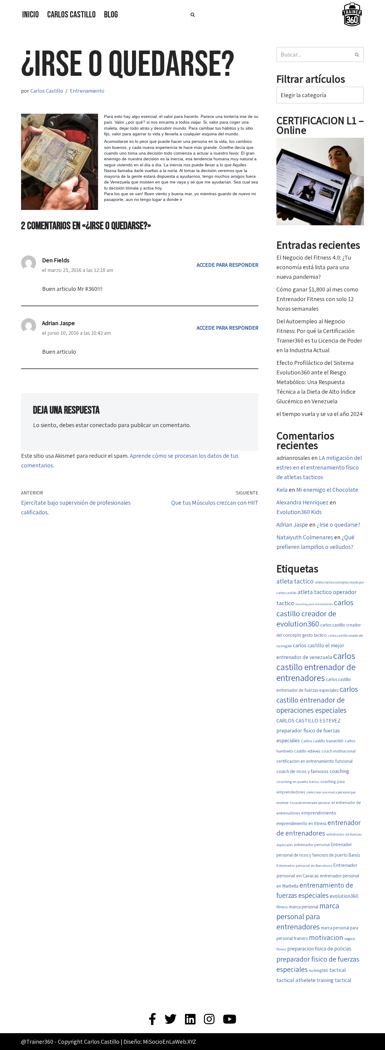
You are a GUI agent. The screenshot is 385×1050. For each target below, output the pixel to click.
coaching (339, 771)
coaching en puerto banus (297, 781)
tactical (337, 969)
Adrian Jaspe (58, 323)
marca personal (303, 907)
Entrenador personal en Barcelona (304, 865)
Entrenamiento (87, 90)
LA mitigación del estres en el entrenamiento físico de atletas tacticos (319, 467)
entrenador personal (312, 844)
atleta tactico (295, 581)
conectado (103, 425)
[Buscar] (192, 14)
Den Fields (55, 260)
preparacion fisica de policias (319, 948)
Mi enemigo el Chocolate (327, 490)
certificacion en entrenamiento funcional (314, 761)
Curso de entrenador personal (310, 802)
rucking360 (318, 970)
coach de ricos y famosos (302, 771)
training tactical (334, 980)
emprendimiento (318, 813)
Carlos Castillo (71, 14)
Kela (282, 490)
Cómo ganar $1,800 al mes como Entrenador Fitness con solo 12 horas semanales (317, 299)
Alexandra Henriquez (302, 502)
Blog (111, 14)
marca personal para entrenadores (307, 916)
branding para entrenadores (314, 604)
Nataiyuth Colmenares (304, 537)
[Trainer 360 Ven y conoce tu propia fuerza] (352, 14)
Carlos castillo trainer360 (322, 741)
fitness (282, 907)
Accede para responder (227, 264)
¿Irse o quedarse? (338, 524)
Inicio (30, 14)
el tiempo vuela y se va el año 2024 (319, 414)
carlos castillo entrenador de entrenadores (316, 666)
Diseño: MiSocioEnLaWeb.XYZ (159, 1041)
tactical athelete (296, 980)
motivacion (326, 937)
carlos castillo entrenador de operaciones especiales (317, 699)
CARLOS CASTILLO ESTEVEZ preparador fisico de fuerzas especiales (308, 730)
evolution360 (344, 896)
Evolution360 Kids (299, 512)
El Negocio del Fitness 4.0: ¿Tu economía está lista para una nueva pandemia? (313, 267)
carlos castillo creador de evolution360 (314, 613)
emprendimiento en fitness (301, 823)
